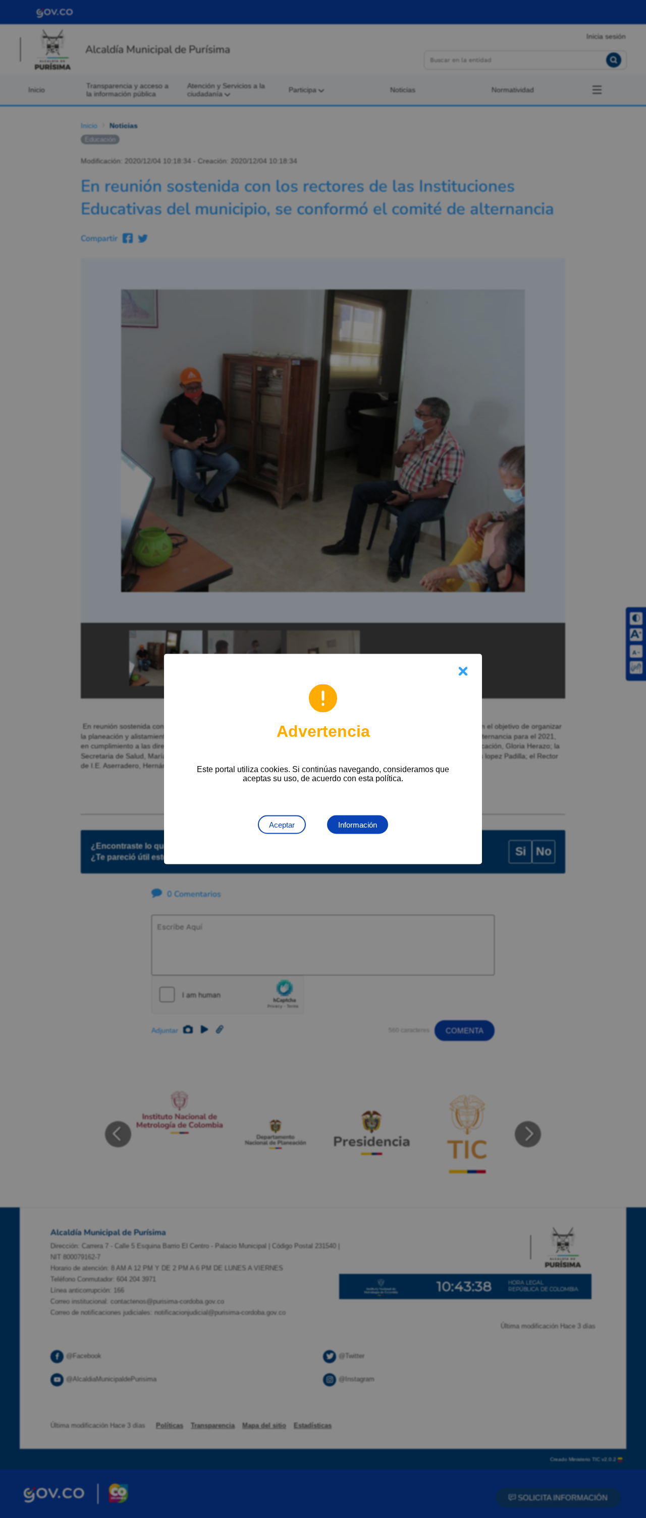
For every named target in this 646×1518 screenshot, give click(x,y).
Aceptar (282, 825)
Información (357, 825)
